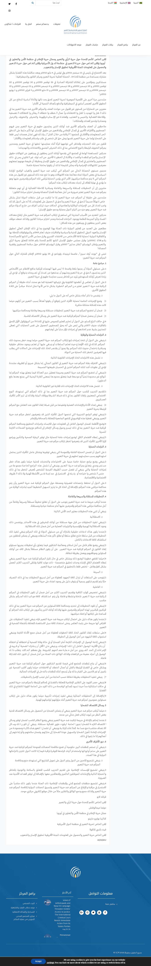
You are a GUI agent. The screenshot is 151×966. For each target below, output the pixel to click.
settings (50, 963)
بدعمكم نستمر (42, 24)
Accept (38, 961)
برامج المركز (123, 45)
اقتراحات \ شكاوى (12, 24)
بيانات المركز (107, 45)
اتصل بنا (28, 24)
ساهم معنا (110, 904)
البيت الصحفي (29, 903)
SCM (117, 953)
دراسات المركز (92, 45)
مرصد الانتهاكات (74, 45)
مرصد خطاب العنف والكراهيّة (23, 908)
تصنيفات (56, 24)
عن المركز (136, 45)
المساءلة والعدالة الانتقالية (23, 912)
